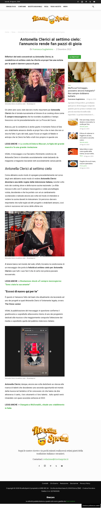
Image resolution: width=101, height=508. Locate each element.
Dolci (69, 85)
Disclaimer (74, 483)
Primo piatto (83, 165)
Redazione (64, 483)
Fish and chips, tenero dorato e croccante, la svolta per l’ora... (87, 122)
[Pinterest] (86, 1)
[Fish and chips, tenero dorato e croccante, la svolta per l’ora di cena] (73, 122)
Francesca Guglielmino (43, 49)
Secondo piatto (84, 126)
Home (7, 32)
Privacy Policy (85, 483)
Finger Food (11, 6)
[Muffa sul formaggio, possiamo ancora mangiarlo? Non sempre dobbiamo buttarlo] (82, 72)
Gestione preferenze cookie (91, 505)
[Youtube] (94, 1)
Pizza (46, 6)
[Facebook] (78, 1)
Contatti (45, 483)
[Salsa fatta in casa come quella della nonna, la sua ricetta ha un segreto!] (73, 151)
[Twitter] (90, 1)
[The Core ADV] (50, 498)
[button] (93, 6)
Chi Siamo (54, 483)
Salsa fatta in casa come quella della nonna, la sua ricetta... (87, 151)
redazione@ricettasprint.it (55, 459)
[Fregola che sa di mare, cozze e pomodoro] (73, 163)
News (65, 6)
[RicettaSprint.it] (50, 19)
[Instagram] (82, 1)
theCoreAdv (70, 501)
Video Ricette (55, 6)
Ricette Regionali (35, 6)
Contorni (22, 6)
